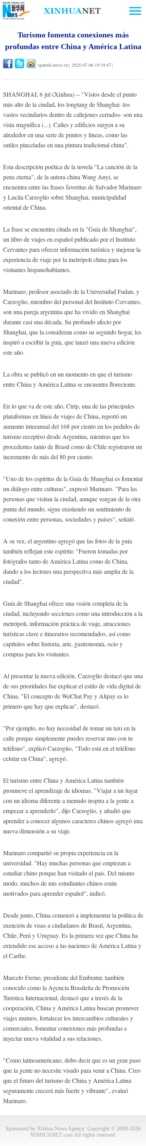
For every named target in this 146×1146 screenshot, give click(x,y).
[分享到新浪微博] (31, 63)
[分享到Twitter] (20, 63)
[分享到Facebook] (8, 63)
